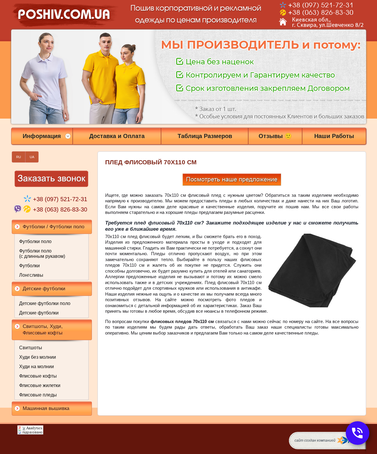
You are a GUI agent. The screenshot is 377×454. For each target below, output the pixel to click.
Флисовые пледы (38, 394)
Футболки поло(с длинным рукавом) (42, 253)
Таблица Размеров (205, 136)
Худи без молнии (37, 357)
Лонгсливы (31, 275)
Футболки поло (35, 241)
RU (18, 157)
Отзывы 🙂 (275, 136)
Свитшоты (30, 347)
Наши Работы (334, 136)
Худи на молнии (36, 366)
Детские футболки (39, 312)
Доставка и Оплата (117, 136)
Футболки (29, 265)
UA (32, 157)
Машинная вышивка (46, 408)
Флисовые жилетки (39, 385)
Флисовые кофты (38, 375)
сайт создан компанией (315, 440)
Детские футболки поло (44, 303)
